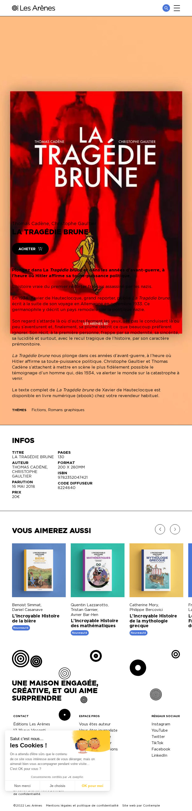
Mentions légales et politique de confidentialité (82, 805)
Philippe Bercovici (146, 609)
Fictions (39, 409)
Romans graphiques (66, 409)
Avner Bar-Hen (84, 614)
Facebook (161, 749)
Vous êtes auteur (95, 724)
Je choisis (57, 786)
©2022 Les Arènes (27, 805)
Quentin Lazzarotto (89, 604)
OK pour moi (92, 786)
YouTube (160, 730)
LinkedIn (159, 755)
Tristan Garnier (84, 609)
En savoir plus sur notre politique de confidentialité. (38, 792)
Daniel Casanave (27, 609)
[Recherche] (166, 8)
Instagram (161, 724)
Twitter (158, 736)
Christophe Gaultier (73, 223)
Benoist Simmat (26, 604)
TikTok (157, 742)
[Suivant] (175, 529)
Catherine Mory (144, 604)
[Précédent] (160, 529)
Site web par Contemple (141, 805)
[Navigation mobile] (177, 8)
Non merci (22, 786)
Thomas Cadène (30, 223)
